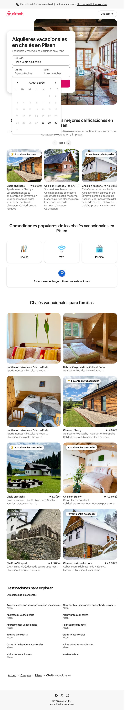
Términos (69, 704)
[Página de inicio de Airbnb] (15, 14)
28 (43, 122)
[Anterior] (54, 142)
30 (55, 122)
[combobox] (41, 62)
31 (17, 129)
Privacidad (55, 704)
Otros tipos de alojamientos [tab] (22, 594)
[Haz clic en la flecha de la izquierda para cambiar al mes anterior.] (18, 83)
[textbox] (26, 73)
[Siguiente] (68, 142)
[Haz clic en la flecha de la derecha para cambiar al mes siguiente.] (55, 83)
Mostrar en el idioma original (92, 4)
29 (49, 122)
